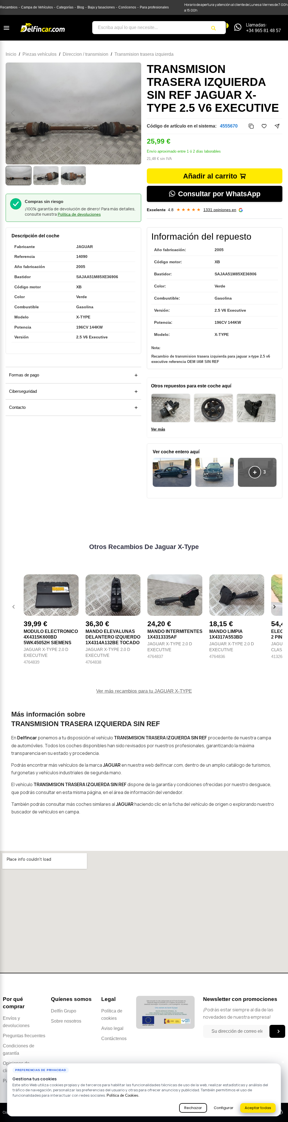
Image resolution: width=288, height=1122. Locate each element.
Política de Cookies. (123, 1095)
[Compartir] (277, 126)
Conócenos (127, 7)
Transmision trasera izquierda (144, 54)
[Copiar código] (251, 126)
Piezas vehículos (39, 54)
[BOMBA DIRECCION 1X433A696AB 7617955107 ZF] (213, 408)
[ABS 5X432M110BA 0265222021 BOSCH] (170, 408)
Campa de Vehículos (37, 7)
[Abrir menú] (6, 27)
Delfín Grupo (63, 1011)
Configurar (223, 1107)
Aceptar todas (258, 1107)
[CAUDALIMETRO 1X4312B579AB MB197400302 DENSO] (256, 408)
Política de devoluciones (79, 214)
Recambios (8, 7)
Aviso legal (112, 1028)
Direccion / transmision (85, 54)
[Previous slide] (13, 607)
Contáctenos (114, 1038)
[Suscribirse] (277, 1031)
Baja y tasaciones (101, 7)
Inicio (11, 54)
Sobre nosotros (66, 1021)
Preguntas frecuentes (24, 1035)
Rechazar (193, 1107)
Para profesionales (154, 7)
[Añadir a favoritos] (264, 126)
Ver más (158, 429)
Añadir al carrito (210, 176)
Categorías (65, 7)
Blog (80, 7)
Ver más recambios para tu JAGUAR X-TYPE (144, 691)
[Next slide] (274, 607)
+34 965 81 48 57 (263, 30)
